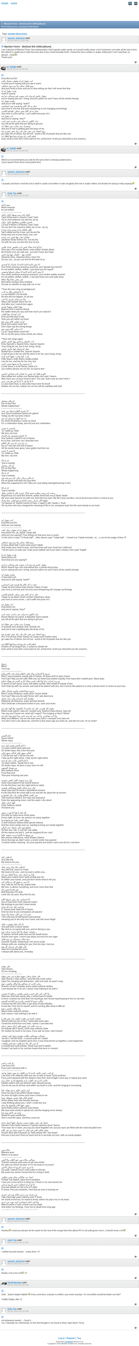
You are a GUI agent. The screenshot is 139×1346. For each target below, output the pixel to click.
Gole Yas (12, 193)
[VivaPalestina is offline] (4, 1284)
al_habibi (11, 67)
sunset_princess (16, 38)
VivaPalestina (14, 1282)
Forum (4, 3)
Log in (61, 1338)
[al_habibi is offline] (4, 68)
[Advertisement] (21, 14)
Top (79, 1338)
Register (71, 1338)
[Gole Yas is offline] (4, 195)
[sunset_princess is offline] (4, 40)
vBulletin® (69, 1342)
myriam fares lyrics (17, 34)
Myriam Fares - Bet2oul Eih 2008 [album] (23, 27)
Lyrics (14, 3)
